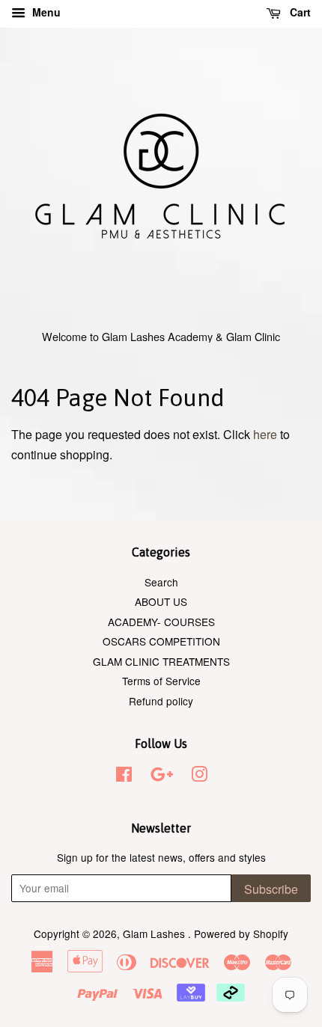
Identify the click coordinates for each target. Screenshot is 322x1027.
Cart (299, 11)
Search (161, 581)
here (265, 434)
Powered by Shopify (241, 933)
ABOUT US (161, 601)
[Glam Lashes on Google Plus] (162, 776)
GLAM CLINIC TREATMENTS (161, 661)
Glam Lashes (155, 933)
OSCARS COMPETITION (161, 641)
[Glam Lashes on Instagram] (199, 776)
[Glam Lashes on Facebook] (124, 776)
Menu (45, 11)
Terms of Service (161, 680)
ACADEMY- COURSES (161, 621)
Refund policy (161, 700)
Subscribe (271, 889)
